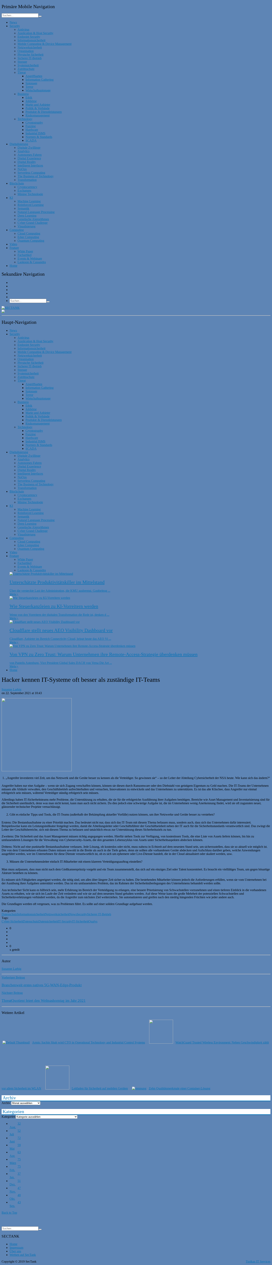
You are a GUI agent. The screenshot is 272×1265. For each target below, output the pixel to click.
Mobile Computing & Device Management (44, 44)
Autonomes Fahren (30, 154)
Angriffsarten (33, 76)
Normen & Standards (38, 137)
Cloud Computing (29, 233)
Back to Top (9, 1212)
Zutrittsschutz (26, 69)
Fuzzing (30, 126)
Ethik (28, 97)
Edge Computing (28, 237)
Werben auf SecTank (23, 1254)
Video (13, 244)
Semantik (23, 208)
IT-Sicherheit (80, 921)
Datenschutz (9, 914)
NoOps (22, 169)
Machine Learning (29, 201)
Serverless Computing (31, 172)
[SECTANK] (11, 307)
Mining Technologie (30, 194)
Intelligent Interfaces (30, 165)
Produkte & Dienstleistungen (43, 112)
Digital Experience (29, 158)
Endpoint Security (29, 36)
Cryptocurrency (27, 187)
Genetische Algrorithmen (33, 219)
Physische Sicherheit (30, 54)
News (13, 22)
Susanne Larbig (11, 689)
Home (13, 265)
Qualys (92, 921)
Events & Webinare (30, 258)
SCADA (31, 140)
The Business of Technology (36, 176)
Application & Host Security (35, 33)
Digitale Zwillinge (29, 147)
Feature (14, 247)
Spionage (31, 83)
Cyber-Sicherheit (12, 921)
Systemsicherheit (28, 65)
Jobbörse (31, 101)
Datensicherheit (48, 921)
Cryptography (34, 122)
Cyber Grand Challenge (33, 222)
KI (11, 197)
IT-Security (65, 921)
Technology (25, 119)
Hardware (31, 129)
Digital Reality (27, 162)
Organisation (26, 51)
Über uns (15, 1251)
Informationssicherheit (31, 40)
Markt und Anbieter (37, 104)
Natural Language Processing (36, 212)
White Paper (25, 251)
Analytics (23, 151)
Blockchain (17, 183)
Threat (22, 72)
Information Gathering (39, 79)
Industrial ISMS (35, 133)
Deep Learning (27, 215)
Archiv (6, 1103)
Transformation (27, 179)
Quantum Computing (31, 240)
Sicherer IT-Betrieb (30, 58)
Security (15, 26)
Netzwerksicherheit (30, 47)
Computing (17, 230)
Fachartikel (24, 255)
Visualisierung (26, 226)
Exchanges (24, 190)
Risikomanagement (37, 115)
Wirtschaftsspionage (38, 90)
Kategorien (9, 1116)
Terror (29, 86)
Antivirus (23, 29)
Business (23, 94)
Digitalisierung (19, 144)
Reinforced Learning (31, 205)
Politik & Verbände (37, 108)
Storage (22, 61)
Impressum (16, 1247)
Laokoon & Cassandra (32, 262)
